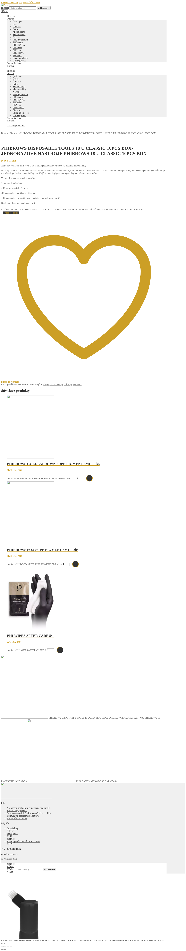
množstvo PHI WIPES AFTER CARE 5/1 (26, 650)
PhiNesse (17, 50)
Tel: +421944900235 (11, 849)
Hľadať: (5, 8)
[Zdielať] (8, 946)
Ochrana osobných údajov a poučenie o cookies (29, 813)
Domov (4, 133)
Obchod (10, 18)
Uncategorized (19, 60)
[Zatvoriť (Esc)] (11, 946)
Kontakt (10, 66)
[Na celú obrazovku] (5, 946)
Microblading (19, 32)
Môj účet (11, 839)
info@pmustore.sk (9, 854)
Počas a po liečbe (21, 58)
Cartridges (17, 21)
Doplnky (17, 26)
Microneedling (19, 34)
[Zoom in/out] (2, 946)
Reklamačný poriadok (17, 810)
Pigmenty (17, 55)
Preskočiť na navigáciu (11, 2)
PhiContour (18, 42)
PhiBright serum (20, 39)
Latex (15, 29)
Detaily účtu (12, 833)
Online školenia (14, 63)
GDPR (10, 844)
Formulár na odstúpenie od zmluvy (23, 816)
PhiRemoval (18, 53)
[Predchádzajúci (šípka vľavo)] (2, 949)
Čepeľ (16, 24)
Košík (9, 836)
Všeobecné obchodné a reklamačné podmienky (28, 808)
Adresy (10, 831)
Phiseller (11, 16)
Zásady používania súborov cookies (23, 841)
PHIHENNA (19, 45)
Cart (10, 872)
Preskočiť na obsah (31, 2)
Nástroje (16, 37)
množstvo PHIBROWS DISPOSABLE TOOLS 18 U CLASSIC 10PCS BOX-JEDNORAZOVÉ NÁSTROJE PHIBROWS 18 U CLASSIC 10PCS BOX (73, 209)
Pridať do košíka (11, 213)
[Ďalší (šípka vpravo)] (5, 949)
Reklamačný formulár (17, 818)
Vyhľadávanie (43, 8)
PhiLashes (17, 47)
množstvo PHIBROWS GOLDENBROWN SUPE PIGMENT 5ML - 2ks (41, 478)
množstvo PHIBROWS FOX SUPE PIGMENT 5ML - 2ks (34, 564)
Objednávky (12, 828)
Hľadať (10, 866)
